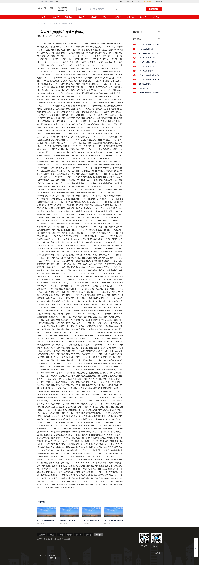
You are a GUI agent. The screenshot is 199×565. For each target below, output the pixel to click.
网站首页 (121, 1)
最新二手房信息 (62, 8)
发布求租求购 (158, 1)
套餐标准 (47, 539)
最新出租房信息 (62, 10)
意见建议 (60, 539)
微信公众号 (130, 1)
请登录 (56, 1)
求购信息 (105, 17)
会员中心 (138, 1)
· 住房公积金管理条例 (145, 84)
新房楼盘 (56, 17)
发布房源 (98, 535)
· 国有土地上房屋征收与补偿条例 (148, 92)
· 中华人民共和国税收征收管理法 (148, 75)
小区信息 (130, 17)
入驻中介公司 (147, 1)
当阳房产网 (45, 8)
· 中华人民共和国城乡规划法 (147, 62)
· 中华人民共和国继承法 (145, 71)
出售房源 (81, 17)
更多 (159, 32)
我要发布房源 (153, 9)
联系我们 (67, 539)
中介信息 (155, 17)
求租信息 (118, 17)
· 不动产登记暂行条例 (145, 88)
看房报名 (68, 17)
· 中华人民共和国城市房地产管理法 (149, 44)
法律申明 (40, 539)
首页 (43, 17)
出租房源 (93, 17)
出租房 (69, 535)
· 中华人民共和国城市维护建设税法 (149, 53)
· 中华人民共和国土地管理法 (147, 66)
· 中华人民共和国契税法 (145, 49)
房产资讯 (143, 17)
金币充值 (53, 539)
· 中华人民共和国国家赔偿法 (147, 58)
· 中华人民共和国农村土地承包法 (148, 79)
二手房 (61, 535)
